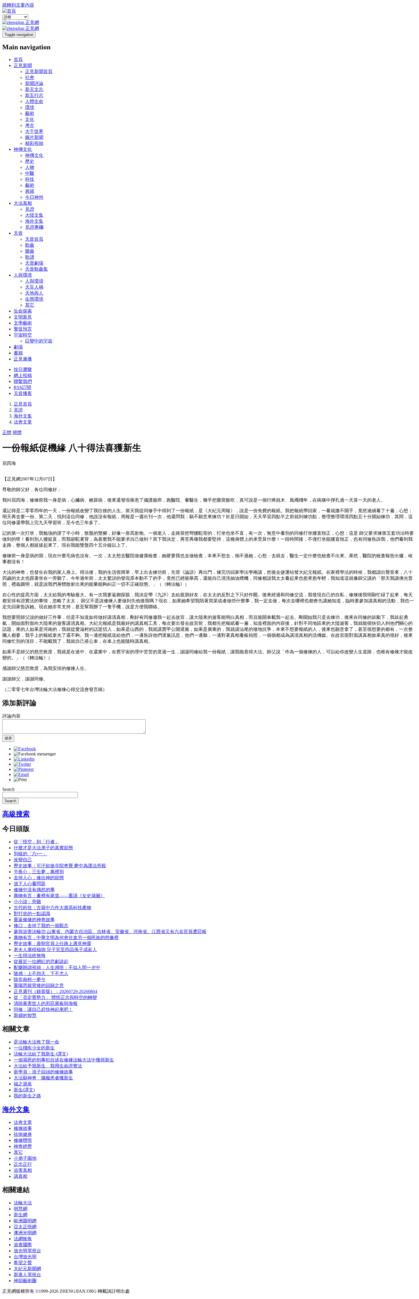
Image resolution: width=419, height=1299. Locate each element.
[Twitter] (22, 764)
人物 (29, 167)
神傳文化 (23, 149)
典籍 (29, 191)
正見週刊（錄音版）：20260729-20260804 (55, 991)
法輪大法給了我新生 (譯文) (41, 1053)
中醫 (29, 173)
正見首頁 (23, 404)
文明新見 (23, 317)
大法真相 (23, 203)
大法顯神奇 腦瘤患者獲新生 (43, 1077)
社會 (29, 77)
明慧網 (20, 1208)
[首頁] (9, 11)
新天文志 (34, 89)
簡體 (17, 432)
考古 (29, 125)
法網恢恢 (23, 1238)
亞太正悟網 (25, 1226)
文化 (29, 119)
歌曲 (29, 245)
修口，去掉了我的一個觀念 (41, 925)
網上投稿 (23, 375)
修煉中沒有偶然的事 (34, 889)
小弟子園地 (25, 1158)
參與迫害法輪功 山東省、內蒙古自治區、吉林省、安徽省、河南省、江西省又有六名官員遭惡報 (110, 931)
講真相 (20, 1176)
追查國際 (23, 1244)
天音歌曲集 (36, 269)
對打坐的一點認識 (32, 913)
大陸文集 (34, 215)
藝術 (29, 113)
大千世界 (34, 131)
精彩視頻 (34, 143)
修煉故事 (23, 1128)
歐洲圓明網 (25, 1220)
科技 (29, 179)
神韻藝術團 (25, 1280)
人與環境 (23, 275)
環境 (29, 107)
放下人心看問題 (30, 883)
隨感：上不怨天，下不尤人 (41, 973)
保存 (8, 738)
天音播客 (23, 393)
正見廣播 (23, 358)
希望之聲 (23, 1262)
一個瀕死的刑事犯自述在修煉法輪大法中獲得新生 (64, 1059)
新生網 (20, 1214)
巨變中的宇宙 (38, 341)
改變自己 (23, 859)
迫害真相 (23, 1170)
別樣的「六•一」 (30, 853)
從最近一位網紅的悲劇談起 (41, 961)
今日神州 (34, 197)
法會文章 (23, 422)
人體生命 (34, 101)
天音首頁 (34, 239)
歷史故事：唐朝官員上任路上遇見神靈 (52, 943)
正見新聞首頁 (38, 71)
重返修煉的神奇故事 (34, 919)
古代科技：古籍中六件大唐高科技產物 (52, 907)
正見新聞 (23, 65)
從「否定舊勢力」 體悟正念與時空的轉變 (55, 997)
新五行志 (34, 95)
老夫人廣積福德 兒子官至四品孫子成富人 (55, 949)
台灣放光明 (25, 1256)
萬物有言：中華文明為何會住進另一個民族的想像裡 (66, 937)
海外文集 (34, 221)
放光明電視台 (27, 1250)
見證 (29, 209)
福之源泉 (23, 1083)
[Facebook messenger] (35, 753)
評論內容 (11, 716)
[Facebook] (25, 748)
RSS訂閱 (22, 387)
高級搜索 (16, 814)
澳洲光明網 (25, 1232)
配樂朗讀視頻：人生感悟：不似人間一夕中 (57, 967)
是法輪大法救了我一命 (36, 1041)
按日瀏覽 (23, 369)
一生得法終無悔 (30, 955)
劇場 (18, 346)
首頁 (18, 59)
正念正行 (23, 1164)
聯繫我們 (23, 381)
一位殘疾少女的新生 (34, 1047)
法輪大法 (23, 1202)
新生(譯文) (24, 1089)
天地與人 (34, 293)
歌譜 (29, 257)
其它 (29, 305)
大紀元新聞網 (27, 1268)
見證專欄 (34, 227)
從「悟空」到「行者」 (36, 841)
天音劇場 (34, 263)
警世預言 (23, 329)
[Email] (21, 774)
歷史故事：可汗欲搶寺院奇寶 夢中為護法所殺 (60, 865)
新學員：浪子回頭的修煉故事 (43, 1071)
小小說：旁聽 (27, 901)
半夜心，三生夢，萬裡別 (39, 871)
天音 (18, 233)
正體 (6, 432)
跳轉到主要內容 (18, 5)
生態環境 (34, 299)
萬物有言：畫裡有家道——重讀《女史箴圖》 (59, 895)
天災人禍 (34, 287)
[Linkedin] (24, 759)
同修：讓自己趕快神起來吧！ (43, 1009)
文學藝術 (23, 323)
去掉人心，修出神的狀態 (39, 877)
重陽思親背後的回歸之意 (39, 985)
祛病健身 (23, 1134)
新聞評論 (34, 83)
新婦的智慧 (25, 1015)
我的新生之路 (27, 1095)
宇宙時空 (23, 335)
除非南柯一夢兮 (30, 979)
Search (8, 789)
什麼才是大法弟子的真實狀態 (43, 847)
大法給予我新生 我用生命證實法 (48, 1065)
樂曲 (29, 251)
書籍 (18, 352)
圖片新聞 (34, 137)
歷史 (29, 161)
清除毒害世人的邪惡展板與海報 (46, 1003)
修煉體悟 (23, 1140)
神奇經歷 (23, 1146)
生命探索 (23, 311)
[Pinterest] (24, 769)
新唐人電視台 (27, 1274)
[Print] (20, 779)
